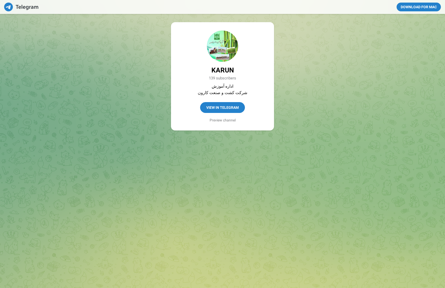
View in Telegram (222, 107)
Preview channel (223, 120)
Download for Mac (419, 7)
